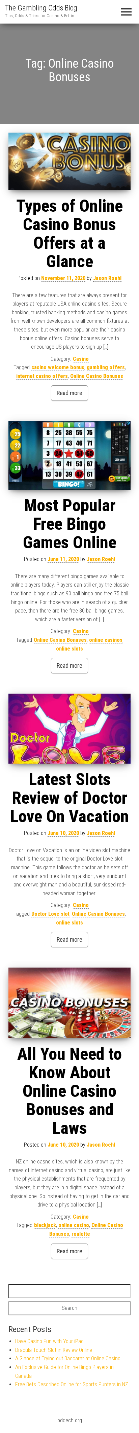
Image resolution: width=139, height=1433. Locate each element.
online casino (73, 1225)
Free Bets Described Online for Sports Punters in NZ (71, 1384)
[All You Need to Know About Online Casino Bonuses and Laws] (69, 1003)
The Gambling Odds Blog (41, 8)
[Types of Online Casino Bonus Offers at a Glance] (69, 161)
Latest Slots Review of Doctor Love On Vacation (69, 798)
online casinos (105, 640)
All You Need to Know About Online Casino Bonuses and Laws (69, 1091)
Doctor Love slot (50, 914)
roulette (81, 1234)
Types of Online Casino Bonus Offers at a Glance (69, 233)
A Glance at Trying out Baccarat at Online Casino (67, 1358)
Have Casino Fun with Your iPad (49, 1341)
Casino (81, 359)
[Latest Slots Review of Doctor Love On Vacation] (69, 729)
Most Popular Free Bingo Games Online (69, 524)
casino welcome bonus (57, 367)
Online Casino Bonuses (96, 376)
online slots (69, 648)
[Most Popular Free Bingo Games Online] (69, 455)
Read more (69, 392)
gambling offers (106, 367)
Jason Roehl (107, 278)
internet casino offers (42, 376)
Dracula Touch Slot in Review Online (53, 1350)
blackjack (45, 1225)
